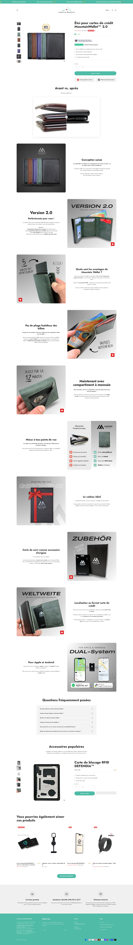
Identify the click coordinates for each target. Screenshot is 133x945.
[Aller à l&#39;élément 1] (19, 23)
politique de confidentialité (106, 927)
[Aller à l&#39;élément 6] (19, 51)
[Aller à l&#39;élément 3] (19, 34)
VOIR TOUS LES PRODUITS (66, 876)
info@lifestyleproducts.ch (79, 924)
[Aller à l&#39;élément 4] (19, 40)
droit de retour (103, 929)
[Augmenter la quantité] (83, 67)
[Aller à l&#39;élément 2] (19, 29)
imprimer (102, 922)
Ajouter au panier (95, 73)
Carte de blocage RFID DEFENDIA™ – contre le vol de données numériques (26, 864)
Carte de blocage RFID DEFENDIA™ (76, 863)
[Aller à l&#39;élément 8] (19, 62)
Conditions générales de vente (107, 924)
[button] (106, 792)
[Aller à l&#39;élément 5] (19, 45)
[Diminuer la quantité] (77, 67)
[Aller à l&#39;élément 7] (19, 56)
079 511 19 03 (77, 928)
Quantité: (76, 64)
